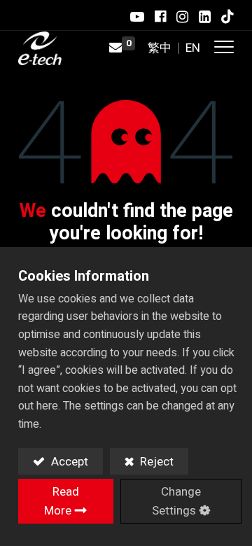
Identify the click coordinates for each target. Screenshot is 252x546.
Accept (68, 461)
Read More (61, 501)
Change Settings (176, 501)
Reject (155, 461)
